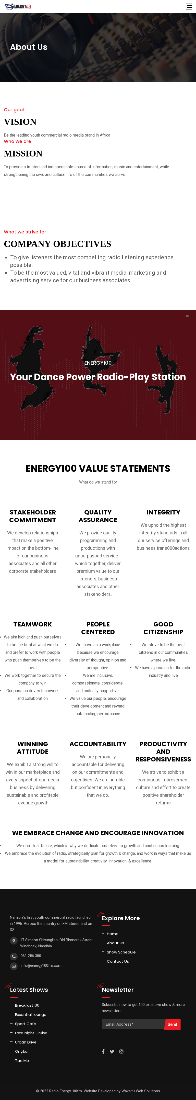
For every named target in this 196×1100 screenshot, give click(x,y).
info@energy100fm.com (41, 965)
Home (112, 933)
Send (172, 1024)
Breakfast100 (27, 1005)
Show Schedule (121, 952)
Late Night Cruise (31, 1033)
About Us (115, 943)
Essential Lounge (30, 1014)
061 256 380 (31, 955)
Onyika (21, 1051)
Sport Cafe (25, 1023)
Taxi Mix (22, 1060)
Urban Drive (25, 1042)
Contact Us (118, 961)
